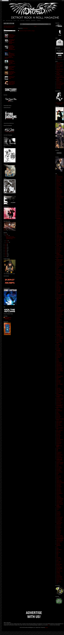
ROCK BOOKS (59, 392)
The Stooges (58, 531)
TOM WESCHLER (59, 502)
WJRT (57, 553)
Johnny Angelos (59, 340)
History (57, 323)
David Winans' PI (59, 271)
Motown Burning (59, 362)
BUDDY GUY (58, 214)
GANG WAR (58, 308)
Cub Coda (58, 249)
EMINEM (58, 285)
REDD (57, 378)
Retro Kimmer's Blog (60, 83)
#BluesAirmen (58, 179)
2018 (6, 248)
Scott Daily (58, 469)
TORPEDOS (58, 507)
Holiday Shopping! (8, 319)
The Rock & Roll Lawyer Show (59, 523)
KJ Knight (58, 344)
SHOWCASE (58, 443)
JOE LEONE (58, 333)
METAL (57, 360)
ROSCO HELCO (59, 402)
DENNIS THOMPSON (58, 254)
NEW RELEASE (59, 365)
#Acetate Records (59, 177)
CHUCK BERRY (59, 232)
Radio (57, 412)
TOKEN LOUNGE (59, 500)
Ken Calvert (58, 348)
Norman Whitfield (59, 368)
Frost (57, 306)
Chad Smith (58, 240)
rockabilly (58, 572)
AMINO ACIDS (59, 195)
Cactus (57, 233)
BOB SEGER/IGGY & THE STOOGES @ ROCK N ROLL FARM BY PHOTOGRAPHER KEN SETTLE (10, 55)
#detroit (57, 187)
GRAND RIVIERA (59, 311)
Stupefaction (58, 87)
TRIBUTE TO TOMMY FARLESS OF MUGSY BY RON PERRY (12, 36)
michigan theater (59, 568)
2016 (6, 251)
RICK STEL (58, 382)
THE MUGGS (58, 490)
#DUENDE (58, 181)
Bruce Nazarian (59, 225)
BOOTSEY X (58, 211)
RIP (57, 386)
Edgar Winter (58, 287)
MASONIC (58, 357)
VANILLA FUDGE (59, 535)
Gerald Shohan (59, 315)
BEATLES (58, 207)
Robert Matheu (59, 422)
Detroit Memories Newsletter (8, 318)
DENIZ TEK (58, 252)
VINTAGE (58, 543)
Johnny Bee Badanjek (58, 74)
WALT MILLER (59, 549)
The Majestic (58, 521)
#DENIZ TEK (58, 180)
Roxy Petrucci (58, 435)
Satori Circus (58, 466)
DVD (57, 268)
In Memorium (28, 20)
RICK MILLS (58, 381)
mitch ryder (58, 569)
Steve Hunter (58, 85)
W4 (57, 546)
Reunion (57, 413)
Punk (57, 374)
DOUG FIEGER (59, 265)
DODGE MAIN (58, 261)
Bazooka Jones (59, 216)
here (49, 624)
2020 (6, 245)
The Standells (58, 530)
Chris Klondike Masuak (59, 245)
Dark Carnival (58, 269)
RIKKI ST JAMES (59, 384)
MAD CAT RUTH (59, 354)
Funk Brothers (58, 307)
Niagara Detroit (59, 366)
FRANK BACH (58, 297)
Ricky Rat (58, 417)
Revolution (58, 414)
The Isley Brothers (59, 517)
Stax (57, 474)
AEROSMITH (58, 193)
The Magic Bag (59, 519)
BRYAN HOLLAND (59, 212)
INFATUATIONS (59, 326)
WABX (57, 548)
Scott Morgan (58, 470)
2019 (6, 247)
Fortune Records (59, 303)
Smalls (57, 473)
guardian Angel (59, 564)
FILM (57, 293)
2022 (6, 234)
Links (18, 20)
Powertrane (58, 373)
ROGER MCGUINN (59, 398)
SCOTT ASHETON (59, 439)
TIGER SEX (58, 496)
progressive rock (59, 571)
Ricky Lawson (58, 416)
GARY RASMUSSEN (60, 310)
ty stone (57, 580)
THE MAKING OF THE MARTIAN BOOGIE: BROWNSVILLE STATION (12, 41)
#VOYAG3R (58, 184)
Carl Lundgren (58, 239)
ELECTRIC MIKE (59, 283)
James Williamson (59, 336)
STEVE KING (58, 456)
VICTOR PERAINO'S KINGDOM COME (60, 539)
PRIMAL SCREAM (59, 370)
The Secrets (58, 526)
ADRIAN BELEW (59, 191)
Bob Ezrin (58, 220)
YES (57, 556)
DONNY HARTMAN (59, 264)
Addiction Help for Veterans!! (59, 63)
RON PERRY (58, 400)
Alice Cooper (58, 200)
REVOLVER (58, 380)
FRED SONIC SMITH (58, 299)
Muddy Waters (58, 364)
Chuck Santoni (59, 246)
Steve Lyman (58, 477)
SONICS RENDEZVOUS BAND (59, 446)
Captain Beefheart (59, 237)
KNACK (57, 345)
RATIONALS (58, 377)
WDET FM (58, 552)
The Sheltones (58, 527)
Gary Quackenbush (59, 314)
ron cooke (58, 573)
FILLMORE (58, 291)
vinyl (57, 583)
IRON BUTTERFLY (59, 327)
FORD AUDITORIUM (60, 294)
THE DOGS (58, 488)
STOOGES (58, 461)
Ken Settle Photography (58, 350)
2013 (6, 256)
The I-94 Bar (58, 88)
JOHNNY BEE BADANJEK (58, 335)
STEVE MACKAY (59, 457)
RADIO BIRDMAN (59, 376)
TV (56, 510)
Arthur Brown (58, 203)
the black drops (59, 577)
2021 (6, 244)
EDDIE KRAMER (59, 282)
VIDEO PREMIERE (59, 540)
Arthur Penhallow (59, 204)
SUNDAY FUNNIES (59, 462)
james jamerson (59, 567)
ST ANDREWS (59, 452)
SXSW (57, 465)
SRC (57, 450)
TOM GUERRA (59, 501)
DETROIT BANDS (59, 255)
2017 (6, 250)
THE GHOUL (58, 489)
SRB (57, 449)
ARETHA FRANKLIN (60, 196)
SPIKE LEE (58, 448)
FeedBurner (60, 58)
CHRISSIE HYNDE (59, 231)
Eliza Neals (58, 289)
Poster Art (58, 372)
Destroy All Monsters (60, 272)
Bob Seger (58, 221)
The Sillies (58, 528)
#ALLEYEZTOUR (59, 176)
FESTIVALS (58, 290)
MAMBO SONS (59, 356)
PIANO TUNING (59, 369)
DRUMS (57, 267)
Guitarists (58, 318)
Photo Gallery (22, 20)
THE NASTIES (59, 492)
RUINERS (58, 409)
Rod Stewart (58, 431)
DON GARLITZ (59, 263)
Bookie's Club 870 (59, 223)
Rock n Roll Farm (59, 430)
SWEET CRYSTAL (59, 463)
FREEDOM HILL (59, 300)
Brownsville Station (59, 224)
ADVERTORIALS (59, 192)
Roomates (58, 434)
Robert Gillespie (59, 421)
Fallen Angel (58, 302)
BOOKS (57, 210)
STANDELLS (58, 453)
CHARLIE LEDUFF (59, 229)
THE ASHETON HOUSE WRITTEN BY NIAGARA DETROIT (12, 73)
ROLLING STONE (59, 399)
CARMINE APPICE (59, 227)
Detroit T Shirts (59, 276)
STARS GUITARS (59, 454)
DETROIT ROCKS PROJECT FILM (59, 260)
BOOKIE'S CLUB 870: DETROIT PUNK (12, 77)
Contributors (39, 20)
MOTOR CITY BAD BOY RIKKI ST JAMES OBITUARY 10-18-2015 (12, 62)
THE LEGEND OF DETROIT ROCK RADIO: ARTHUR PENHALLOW (12, 83)
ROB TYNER (58, 389)
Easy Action (58, 286)
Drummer (58, 281)
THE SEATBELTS (59, 493)
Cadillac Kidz (58, 235)
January (7, 242)
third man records (59, 579)
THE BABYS (58, 485)
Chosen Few (58, 243)
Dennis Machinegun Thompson (59, 69)
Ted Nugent (58, 511)
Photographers (33, 20)
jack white (58, 565)
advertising (58, 557)
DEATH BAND (58, 250)
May (7, 240)
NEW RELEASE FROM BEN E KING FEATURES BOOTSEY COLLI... (10, 237)
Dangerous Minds (59, 66)
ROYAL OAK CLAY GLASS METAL (59, 405)
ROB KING (58, 388)
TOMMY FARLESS (59, 504)
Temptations (58, 513)
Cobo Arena (58, 248)
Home (4, 20)
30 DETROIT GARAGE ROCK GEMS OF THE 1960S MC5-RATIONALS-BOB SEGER (10, 48)
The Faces (58, 515)
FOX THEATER (59, 295)
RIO (57, 385)
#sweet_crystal (59, 189)
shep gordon (58, 575)
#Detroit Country (59, 183)
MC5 (57, 358)
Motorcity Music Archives (59, 80)
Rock (57, 426)
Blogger (46, 627)
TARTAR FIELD (59, 481)
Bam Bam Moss (59, 215)
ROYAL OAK (58, 403)
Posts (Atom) (25, 28)
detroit (57, 560)
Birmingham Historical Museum (59, 218)
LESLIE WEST (59, 353)
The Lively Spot (59, 518)
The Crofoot (58, 514)
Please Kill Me (58, 81)
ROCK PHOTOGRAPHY (59, 394)
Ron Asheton (58, 432)
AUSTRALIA (58, 199)
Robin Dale (58, 423)
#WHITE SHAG (59, 185)
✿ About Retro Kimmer (60, 102)
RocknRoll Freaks (59, 84)
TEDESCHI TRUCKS (60, 482)
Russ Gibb (58, 436)
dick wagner (58, 561)
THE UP (57, 494)
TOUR (57, 509)
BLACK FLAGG (59, 208)
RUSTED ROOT (59, 410)
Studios (57, 478)
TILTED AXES (58, 497)
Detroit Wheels (59, 277)
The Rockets (58, 524)
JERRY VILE (58, 330)
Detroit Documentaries (59, 274)
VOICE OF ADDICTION (58, 545)
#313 (57, 175)
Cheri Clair (58, 241)
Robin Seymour (59, 425)
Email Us (15, 20)
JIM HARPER (58, 331)
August (7, 235)
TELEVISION (58, 484)
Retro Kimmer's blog (9, 20)
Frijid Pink (58, 304)
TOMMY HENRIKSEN (58, 506)
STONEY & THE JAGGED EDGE (59, 459)
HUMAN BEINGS (59, 322)
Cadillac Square (59, 236)
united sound (58, 581)
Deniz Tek (58, 67)
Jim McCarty (58, 339)
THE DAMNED (59, 486)
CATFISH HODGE (59, 228)
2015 (6, 253)
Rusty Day (58, 438)
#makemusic (58, 188)
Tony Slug (58, 534)
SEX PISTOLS (58, 442)
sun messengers (59, 576)
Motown (57, 361)
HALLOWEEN (58, 319)
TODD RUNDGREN (59, 498)
